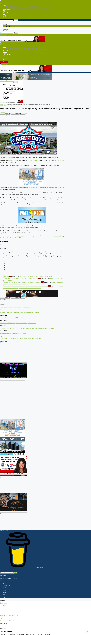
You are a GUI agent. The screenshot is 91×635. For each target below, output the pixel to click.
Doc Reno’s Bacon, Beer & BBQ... (8, 620)
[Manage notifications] (88, 632)
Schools (5, 10)
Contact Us (5, 28)
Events (4, 16)
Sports (4, 17)
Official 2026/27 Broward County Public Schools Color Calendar (22, 6)
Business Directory (7, 9)
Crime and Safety (7, 12)
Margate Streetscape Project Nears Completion (13, 333)
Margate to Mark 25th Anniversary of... (9, 615)
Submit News (6, 29)
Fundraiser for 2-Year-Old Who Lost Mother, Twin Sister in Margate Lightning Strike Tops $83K (27, 328)
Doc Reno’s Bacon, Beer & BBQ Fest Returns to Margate (16, 317)
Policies (8, 25)
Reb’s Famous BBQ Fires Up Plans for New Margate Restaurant (36, 276)
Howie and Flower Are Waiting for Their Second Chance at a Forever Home (21, 338)
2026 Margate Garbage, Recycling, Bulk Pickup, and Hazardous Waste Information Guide (28, 8)
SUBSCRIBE (4, 61)
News (4, 11)
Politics (4, 15)
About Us (5, 24)
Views (4, 597)
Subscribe (5, 98)
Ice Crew (61, 160)
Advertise (5, 30)
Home (4, 5)
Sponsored (5, 595)
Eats (4, 14)
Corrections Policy (10, 26)
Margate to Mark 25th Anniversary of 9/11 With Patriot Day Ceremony (19, 312)
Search (15, 20)
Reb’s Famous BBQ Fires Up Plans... (8, 626)
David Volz (3, 112)
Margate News (6, 92)
